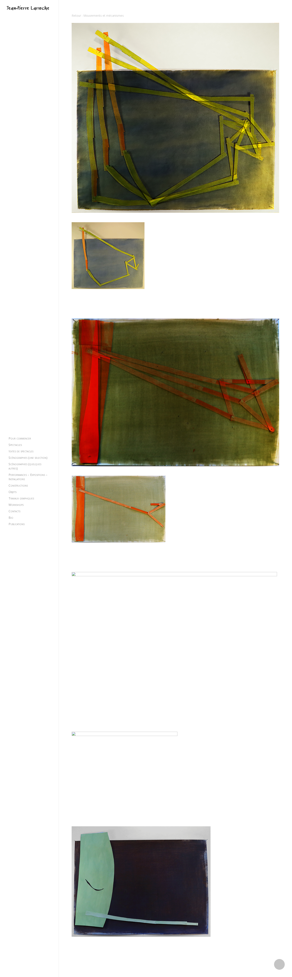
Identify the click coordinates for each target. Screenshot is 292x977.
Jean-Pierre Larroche (27, 8)
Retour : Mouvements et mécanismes (98, 15)
